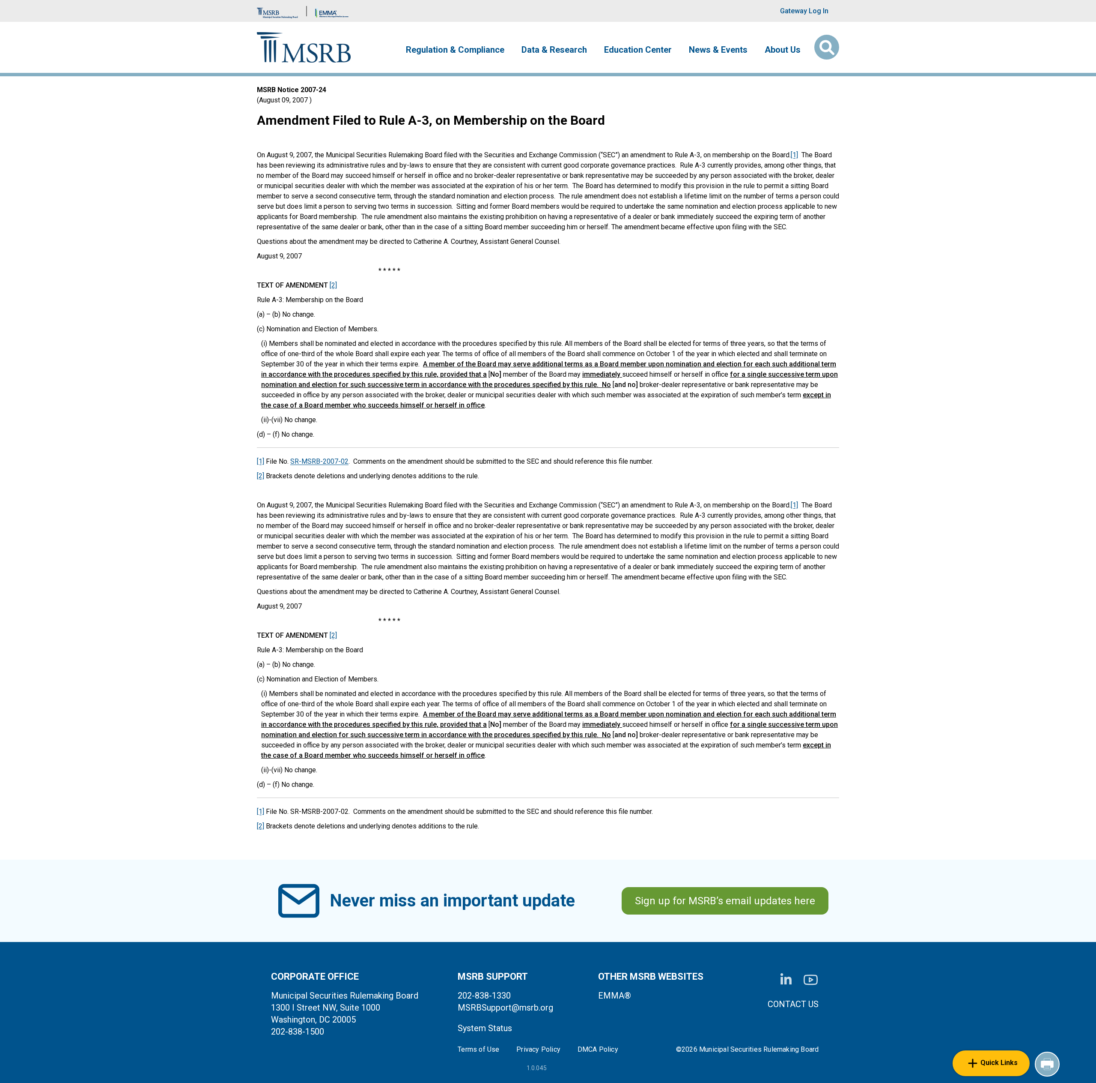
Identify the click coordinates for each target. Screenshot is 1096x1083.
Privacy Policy (538, 1049)
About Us (783, 49)
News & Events (718, 49)
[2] (333, 285)
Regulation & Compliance (455, 49)
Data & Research (554, 49)
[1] (794, 155)
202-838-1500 (297, 1031)
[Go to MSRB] (277, 10)
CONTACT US (793, 1004)
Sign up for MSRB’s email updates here (725, 901)
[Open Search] (826, 47)
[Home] (304, 47)
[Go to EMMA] (331, 10)
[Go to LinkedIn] (786, 980)
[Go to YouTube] (811, 980)
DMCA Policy (598, 1049)
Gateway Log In (804, 11)
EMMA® (614, 995)
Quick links (999, 1063)
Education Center (638, 49)
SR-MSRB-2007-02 (319, 461)
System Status (485, 1028)
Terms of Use (478, 1049)
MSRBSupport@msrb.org (505, 1007)
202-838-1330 (484, 995)
